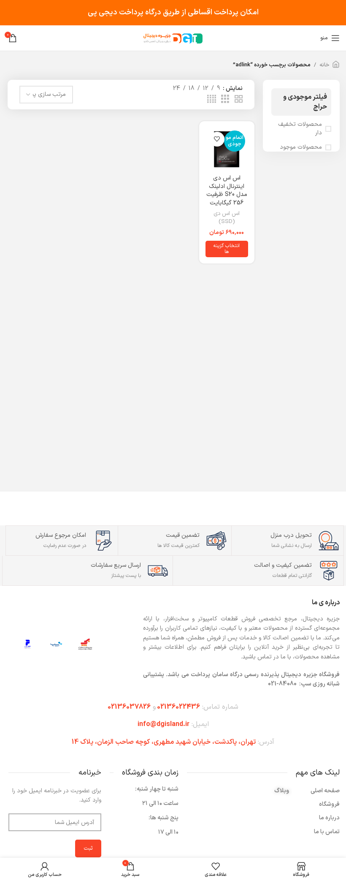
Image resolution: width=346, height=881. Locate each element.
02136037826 (129, 707)
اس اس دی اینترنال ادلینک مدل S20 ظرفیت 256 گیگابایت (226, 190)
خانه (324, 65)
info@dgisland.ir (163, 724)
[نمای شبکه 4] (211, 99)
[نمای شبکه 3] (225, 99)
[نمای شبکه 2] (239, 99)
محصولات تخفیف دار (300, 128)
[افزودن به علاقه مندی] (217, 139)
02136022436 (178, 707)
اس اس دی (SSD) (227, 218)
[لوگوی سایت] (173, 37)
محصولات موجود (301, 147)
